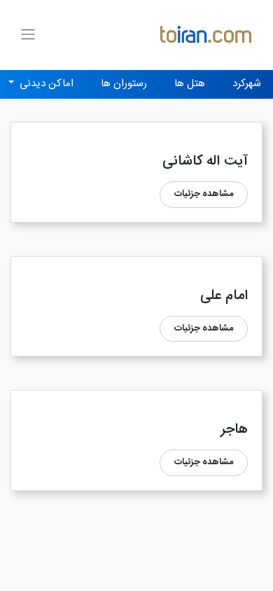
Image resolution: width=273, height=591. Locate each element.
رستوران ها (124, 83)
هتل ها (189, 83)
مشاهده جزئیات (203, 194)
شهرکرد (246, 83)
